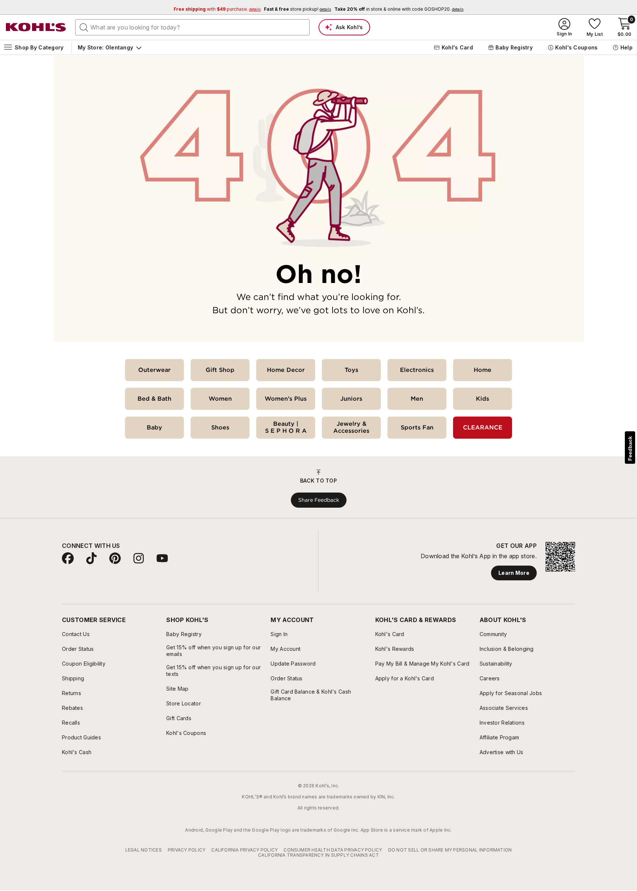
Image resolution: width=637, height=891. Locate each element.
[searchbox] (192, 27)
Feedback (630, 448)
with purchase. (217, 9)
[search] (84, 27)
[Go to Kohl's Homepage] (36, 27)
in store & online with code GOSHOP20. (398, 9)
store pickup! (297, 9)
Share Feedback (318, 500)
